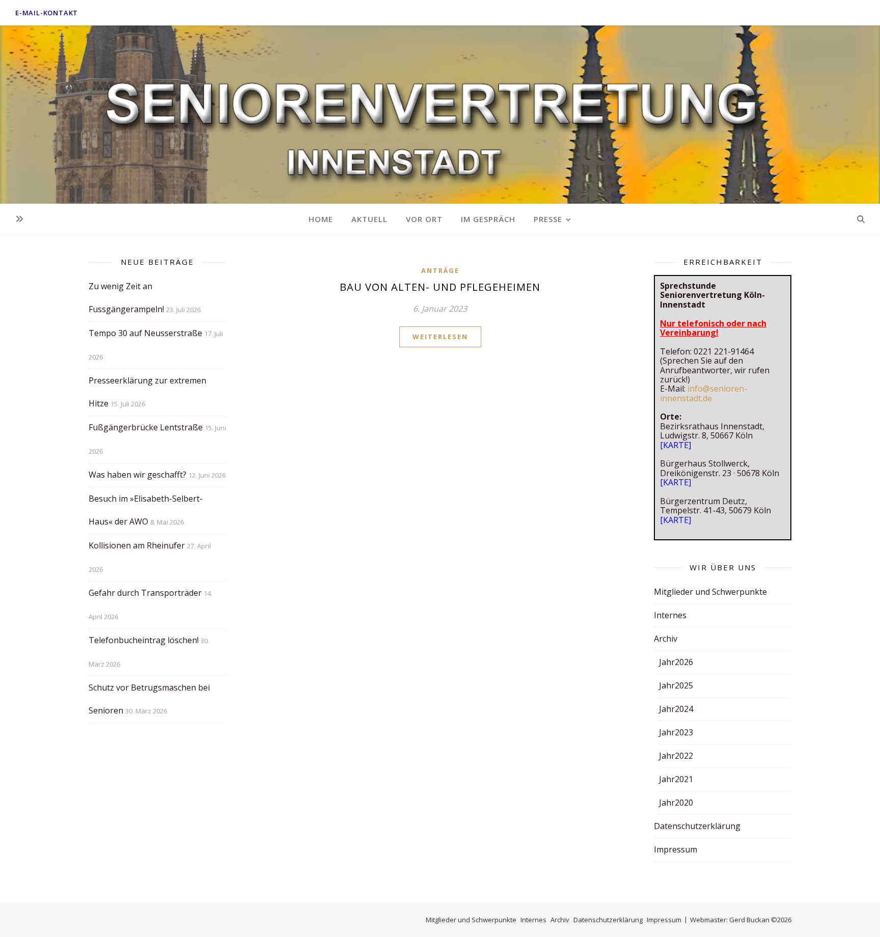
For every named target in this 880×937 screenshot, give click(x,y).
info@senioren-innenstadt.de (703, 393)
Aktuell (369, 219)
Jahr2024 (676, 708)
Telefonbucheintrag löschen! (144, 640)
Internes (670, 615)
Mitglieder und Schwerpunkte (710, 591)
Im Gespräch (488, 219)
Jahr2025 (676, 685)
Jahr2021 (676, 779)
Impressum (675, 849)
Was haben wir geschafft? (137, 474)
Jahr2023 (676, 732)
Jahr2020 (676, 802)
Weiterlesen (440, 336)
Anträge (440, 270)
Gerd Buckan (749, 919)
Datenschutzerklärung (697, 826)
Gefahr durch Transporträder (145, 592)
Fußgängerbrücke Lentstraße (146, 427)
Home (321, 219)
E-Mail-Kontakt (46, 12)
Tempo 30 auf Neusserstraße (145, 333)
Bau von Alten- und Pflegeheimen (440, 287)
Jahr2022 (676, 755)
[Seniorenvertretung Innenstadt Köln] (440, 114)
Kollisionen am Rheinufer (137, 545)
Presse (548, 219)
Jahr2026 (676, 662)
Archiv (665, 638)
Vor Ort (424, 219)
